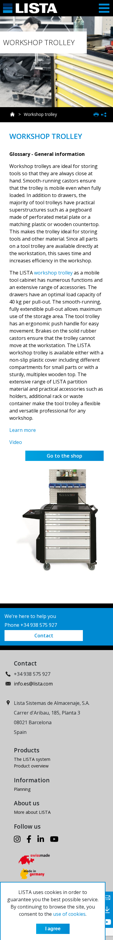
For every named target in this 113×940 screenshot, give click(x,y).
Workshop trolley (40, 114)
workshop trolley (53, 272)
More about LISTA (32, 812)
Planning (22, 789)
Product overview (31, 766)
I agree (53, 928)
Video (15, 442)
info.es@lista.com (33, 683)
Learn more (22, 430)
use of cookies (69, 914)
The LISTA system (32, 759)
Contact (43, 635)
